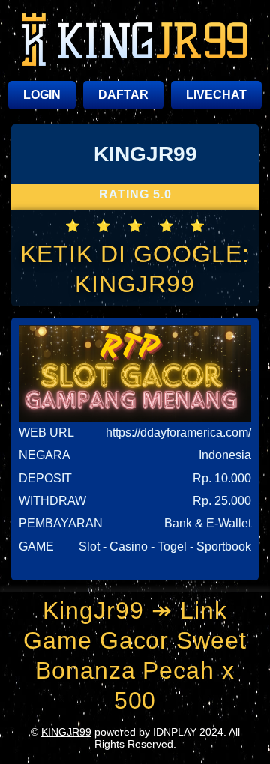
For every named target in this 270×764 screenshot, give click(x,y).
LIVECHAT (216, 94)
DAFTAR (123, 94)
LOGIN (42, 94)
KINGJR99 (66, 732)
